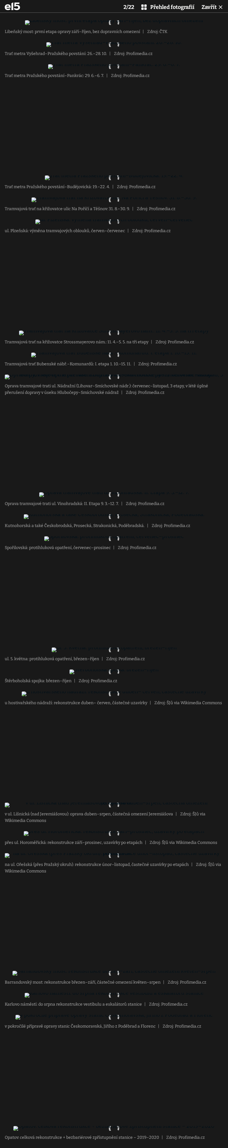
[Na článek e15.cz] (12, 6)
